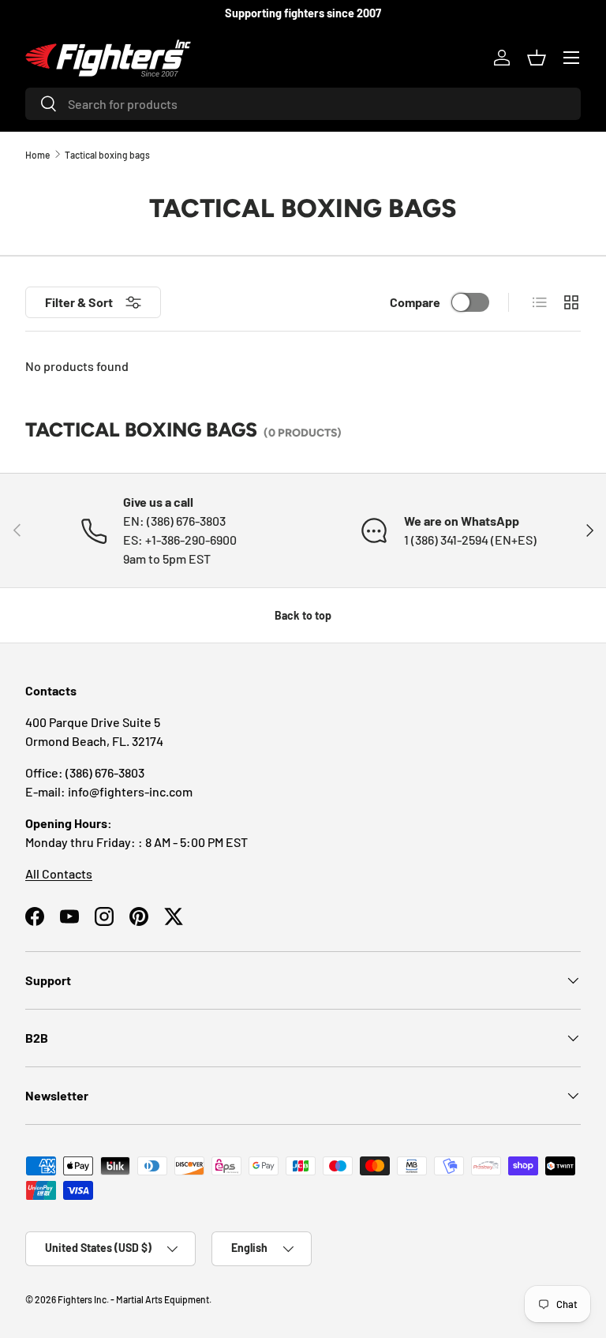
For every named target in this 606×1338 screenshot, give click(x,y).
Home (37, 154)
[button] (536, 57)
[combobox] (303, 104)
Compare (415, 301)
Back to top (303, 615)
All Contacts (58, 873)
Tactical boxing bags (107, 154)
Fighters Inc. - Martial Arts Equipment (133, 1299)
